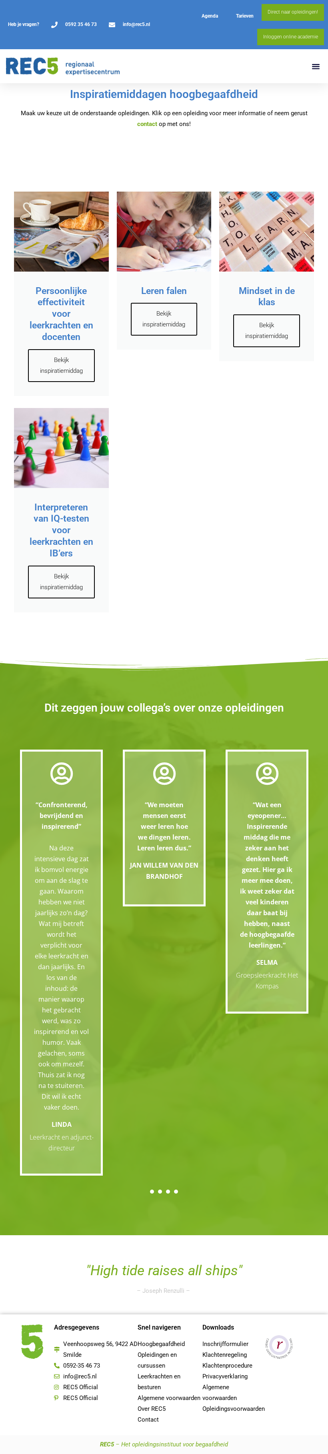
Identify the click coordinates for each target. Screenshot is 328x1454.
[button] (316, 66)
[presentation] (152, 1192)
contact (147, 124)
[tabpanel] (61, 963)
